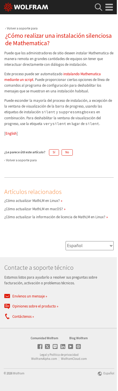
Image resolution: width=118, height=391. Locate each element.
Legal (43, 355)
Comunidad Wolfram (44, 338)
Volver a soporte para (22, 28)
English (11, 133)
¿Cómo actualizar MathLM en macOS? (33, 209)
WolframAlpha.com (44, 359)
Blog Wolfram (78, 338)
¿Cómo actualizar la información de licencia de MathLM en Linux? (54, 217)
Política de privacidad (64, 355)
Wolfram (18, 373)
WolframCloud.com (74, 359)
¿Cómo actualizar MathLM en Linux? (32, 200)
